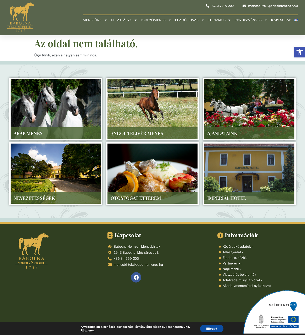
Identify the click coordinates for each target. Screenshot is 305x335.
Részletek (87, 330)
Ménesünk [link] (92, 20)
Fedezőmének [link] (153, 20)
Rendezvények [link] (248, 20)
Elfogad (211, 328)
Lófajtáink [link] (121, 20)
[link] (299, 52)
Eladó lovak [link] (187, 20)
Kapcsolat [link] (281, 20)
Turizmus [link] (217, 20)
